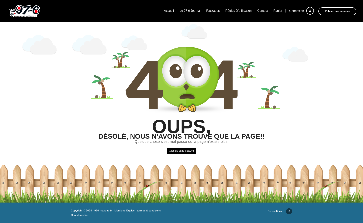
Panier (277, 10)
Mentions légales (124, 210)
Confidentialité (79, 215)
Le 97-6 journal (190, 10)
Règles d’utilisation (238, 10)
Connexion (297, 11)
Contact (262, 10)
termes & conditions (149, 210)
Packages (213, 10)
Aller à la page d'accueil (181, 150)
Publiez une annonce (337, 11)
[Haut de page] (350, 199)
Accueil (169, 10)
